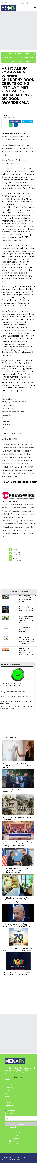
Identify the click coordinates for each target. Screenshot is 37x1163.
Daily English (10, 1110)
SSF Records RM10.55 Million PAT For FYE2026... (26, 629)
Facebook (16, 1132)
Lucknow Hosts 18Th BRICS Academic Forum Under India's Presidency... (17, 973)
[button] (27, 3)
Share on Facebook (15, 121)
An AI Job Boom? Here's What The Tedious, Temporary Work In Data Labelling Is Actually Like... (16, 900)
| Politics (7, 57)
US (7, 53)
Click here (18, 1077)
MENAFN (6, 133)
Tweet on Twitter (27, 121)
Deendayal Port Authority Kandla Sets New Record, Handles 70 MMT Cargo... (17, 949)
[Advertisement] (18, 30)
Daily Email (16, 1141)
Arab (27, 53)
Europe (18, 53)
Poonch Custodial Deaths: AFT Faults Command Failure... (17, 818)
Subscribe (21, 1124)
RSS (14, 1147)
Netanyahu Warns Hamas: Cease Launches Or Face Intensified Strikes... (17, 925)
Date (5, 115)
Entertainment (12, 61)
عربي (22, 3)
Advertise (8, 1093)
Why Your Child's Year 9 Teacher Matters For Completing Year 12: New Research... (17, 765)
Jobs (6, 1099)
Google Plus (17, 1138)
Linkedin (16, 1144)
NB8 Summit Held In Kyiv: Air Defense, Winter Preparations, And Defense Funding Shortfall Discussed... (17, 844)
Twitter (15, 1135)
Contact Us (8, 1090)
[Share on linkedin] (16, 125)
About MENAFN (10, 1096)
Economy (18, 57)
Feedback (8, 1102)
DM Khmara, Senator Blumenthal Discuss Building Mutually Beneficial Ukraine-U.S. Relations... (16, 870)
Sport (26, 61)
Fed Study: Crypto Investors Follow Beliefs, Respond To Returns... (27, 609)
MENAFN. (15, 1157)
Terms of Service (10, 1085)
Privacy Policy (9, 1088)
